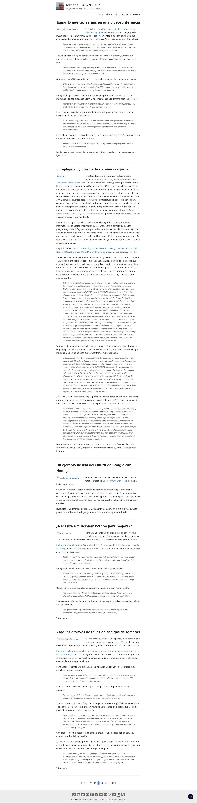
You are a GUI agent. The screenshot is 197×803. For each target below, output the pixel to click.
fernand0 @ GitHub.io (83, 5)
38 (95, 783)
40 (102, 783)
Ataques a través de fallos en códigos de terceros (98, 632)
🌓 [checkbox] (191, 797)
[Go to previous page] (81, 783)
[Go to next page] (115, 783)
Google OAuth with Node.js (116, 480)
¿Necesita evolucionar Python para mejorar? (94, 526)
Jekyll (111, 799)
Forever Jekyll (120, 799)
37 (91, 783)
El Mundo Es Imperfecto (128, 14)
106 (112, 783)
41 (106, 783)
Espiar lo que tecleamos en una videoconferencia (98, 22)
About (109, 14)
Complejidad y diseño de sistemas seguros (92, 169)
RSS (101, 14)
